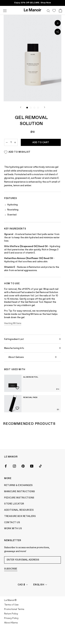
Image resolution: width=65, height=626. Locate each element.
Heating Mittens (12, 323)
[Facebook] (5, 465)
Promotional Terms (14, 609)
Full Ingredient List (14, 339)
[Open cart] (60, 10)
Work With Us (13, 528)
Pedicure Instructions (19, 498)
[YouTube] (31, 465)
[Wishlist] (54, 10)
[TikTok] (40, 465)
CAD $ (21, 585)
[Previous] (20, 107)
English (38, 585)
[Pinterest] (23, 465)
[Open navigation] (5, 10)
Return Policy (11, 614)
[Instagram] (14, 465)
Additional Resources (19, 510)
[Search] (48, 10)
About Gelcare (16, 357)
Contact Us (12, 522)
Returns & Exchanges (18, 485)
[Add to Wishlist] (17, 388)
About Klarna (11, 623)
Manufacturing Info (14, 348)
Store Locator (14, 504)
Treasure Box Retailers (20, 516)
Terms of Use (11, 605)
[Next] (44, 107)
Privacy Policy (11, 618)
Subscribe (10, 569)
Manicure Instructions (19, 491)
